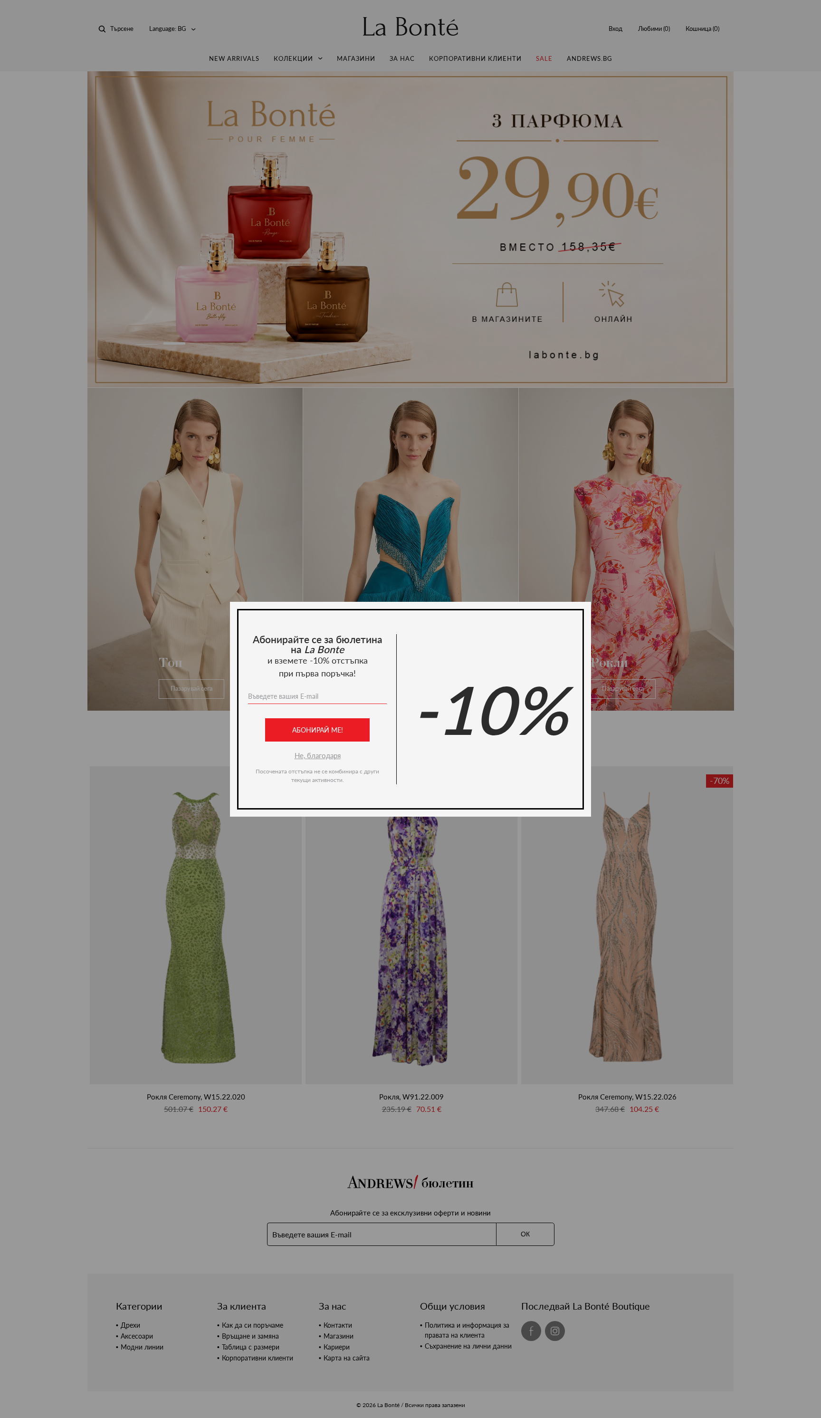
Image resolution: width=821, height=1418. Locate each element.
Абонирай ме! (317, 730)
